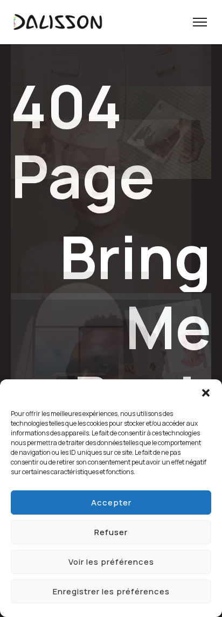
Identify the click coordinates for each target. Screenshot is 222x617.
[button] (205, 392)
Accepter (111, 502)
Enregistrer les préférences (111, 591)
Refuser (111, 532)
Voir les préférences (111, 561)
